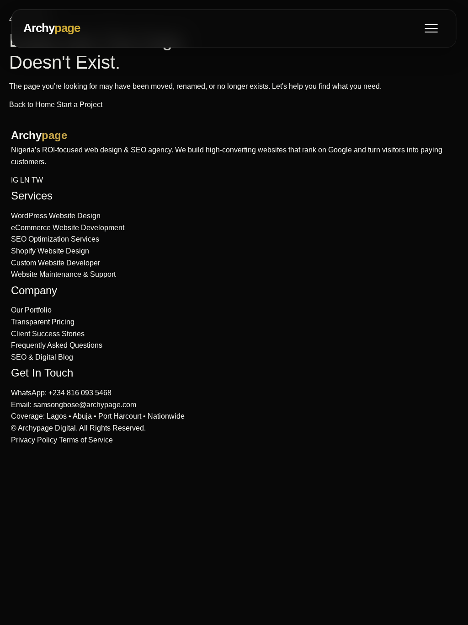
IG (14, 180)
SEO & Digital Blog (42, 357)
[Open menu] (431, 28)
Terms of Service (86, 440)
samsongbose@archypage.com (84, 405)
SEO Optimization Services (55, 239)
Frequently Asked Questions (56, 345)
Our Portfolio (31, 310)
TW (37, 180)
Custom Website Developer (55, 263)
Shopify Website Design (50, 251)
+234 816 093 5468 (80, 393)
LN (25, 180)
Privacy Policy (34, 440)
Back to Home (33, 104)
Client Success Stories (48, 334)
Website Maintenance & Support (63, 274)
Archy (51, 28)
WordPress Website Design (56, 216)
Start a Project (79, 104)
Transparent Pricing (42, 322)
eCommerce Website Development (67, 228)
